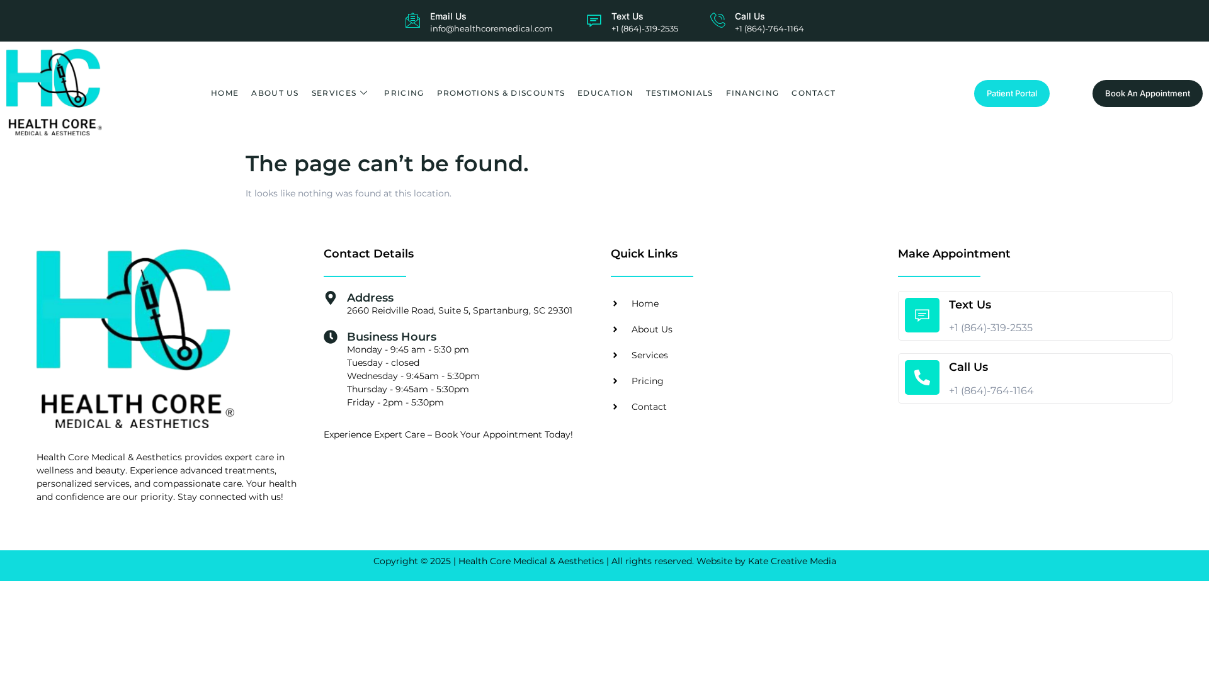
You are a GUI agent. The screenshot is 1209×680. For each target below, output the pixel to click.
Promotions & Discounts (501, 93)
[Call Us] (717, 20)
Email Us (448, 16)
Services (334, 93)
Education (605, 93)
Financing (753, 93)
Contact (814, 93)
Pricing (404, 93)
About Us (274, 93)
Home (225, 93)
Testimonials (679, 93)
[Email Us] (413, 20)
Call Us (750, 16)
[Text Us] (594, 20)
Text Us (627, 16)
